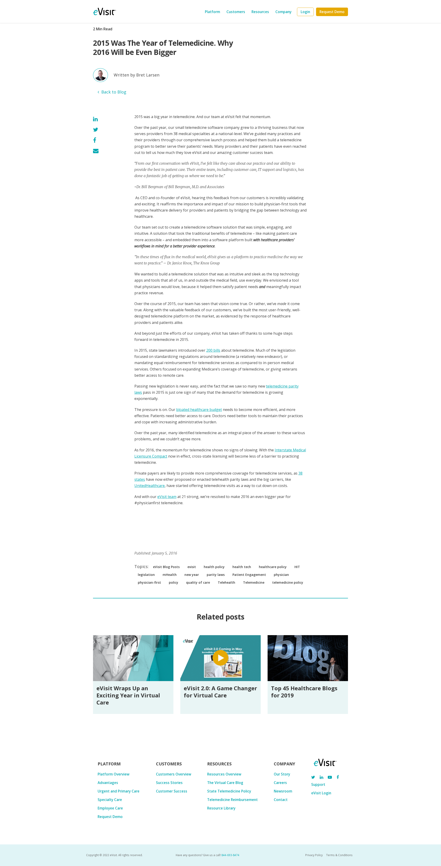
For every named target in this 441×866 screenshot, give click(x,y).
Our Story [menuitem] (282, 774)
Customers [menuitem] (235, 11)
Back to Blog (113, 92)
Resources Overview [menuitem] (224, 774)
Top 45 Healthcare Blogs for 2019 (304, 691)
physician (281, 574)
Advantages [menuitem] (108, 782)
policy (173, 582)
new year (191, 574)
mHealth (170, 574)
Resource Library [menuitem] (221, 808)
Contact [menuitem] (281, 799)
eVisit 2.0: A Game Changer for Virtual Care (220, 691)
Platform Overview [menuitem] (113, 774)
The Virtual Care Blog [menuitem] (225, 782)
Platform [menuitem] (212, 11)
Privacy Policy (314, 855)
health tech (241, 567)
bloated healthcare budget (199, 409)
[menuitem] (305, 12)
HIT (297, 567)
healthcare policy (273, 567)
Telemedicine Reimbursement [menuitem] (232, 799)
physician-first (149, 582)
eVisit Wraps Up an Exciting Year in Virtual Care (128, 695)
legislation (146, 574)
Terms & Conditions (339, 855)
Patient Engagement (249, 574)
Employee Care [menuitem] (110, 808)
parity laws (216, 574)
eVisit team (166, 496)
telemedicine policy (287, 582)
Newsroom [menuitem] (283, 791)
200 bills (213, 350)
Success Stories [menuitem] (169, 782)
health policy (214, 567)
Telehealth (226, 582)
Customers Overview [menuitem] (173, 774)
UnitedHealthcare (149, 485)
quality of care (198, 582)
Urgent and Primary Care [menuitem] (118, 791)
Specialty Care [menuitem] (110, 799)
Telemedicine (253, 582)
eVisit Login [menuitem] (321, 793)
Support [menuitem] (318, 784)
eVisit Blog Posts (166, 567)
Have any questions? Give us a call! (207, 855)
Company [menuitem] (283, 11)
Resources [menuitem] (260, 11)
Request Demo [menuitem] (110, 816)
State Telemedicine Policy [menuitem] (229, 791)
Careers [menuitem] (280, 782)
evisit (191, 567)
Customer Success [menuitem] (171, 791)
